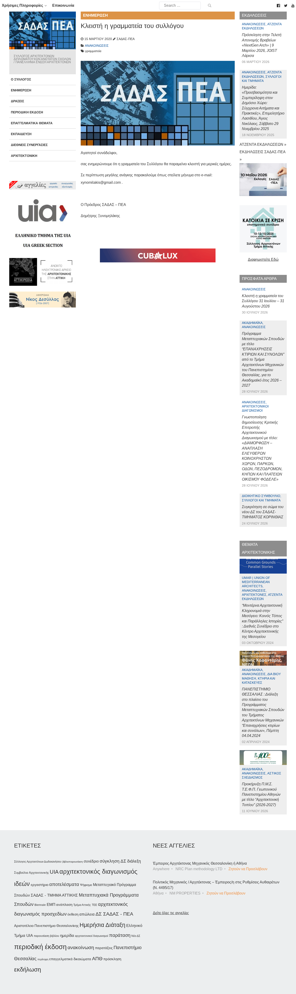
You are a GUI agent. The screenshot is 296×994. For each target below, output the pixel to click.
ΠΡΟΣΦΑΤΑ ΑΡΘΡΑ (259, 278)
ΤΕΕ (94, 905)
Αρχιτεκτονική (24, 156)
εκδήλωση (27, 969)
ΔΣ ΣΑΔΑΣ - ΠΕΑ (114, 913)
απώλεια (87, 914)
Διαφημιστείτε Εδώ (263, 259)
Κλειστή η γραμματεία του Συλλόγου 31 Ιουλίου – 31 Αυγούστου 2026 (263, 301)
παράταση (119, 935)
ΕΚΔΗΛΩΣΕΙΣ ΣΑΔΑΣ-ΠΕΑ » (262, 155)
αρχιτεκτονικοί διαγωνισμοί (91, 936)
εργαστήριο (39, 885)
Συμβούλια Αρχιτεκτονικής (31, 872)
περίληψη (42, 959)
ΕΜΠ (51, 904)
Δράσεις (17, 101)
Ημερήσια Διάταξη (102, 925)
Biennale (40, 905)
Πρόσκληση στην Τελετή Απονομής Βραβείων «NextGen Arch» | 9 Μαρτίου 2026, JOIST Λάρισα (261, 45)
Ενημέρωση (21, 90)
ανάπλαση (64, 905)
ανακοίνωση (81, 947)
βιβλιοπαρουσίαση (72, 861)
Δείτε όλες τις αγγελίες (171, 913)
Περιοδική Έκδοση (27, 112)
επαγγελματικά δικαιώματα (70, 959)
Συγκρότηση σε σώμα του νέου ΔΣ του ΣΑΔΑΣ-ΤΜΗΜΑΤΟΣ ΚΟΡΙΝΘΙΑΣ (263, 512)
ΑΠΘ (97, 958)
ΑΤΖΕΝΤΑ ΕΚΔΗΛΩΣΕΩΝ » (263, 144)
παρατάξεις (104, 948)
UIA (54, 872)
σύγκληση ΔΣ (113, 861)
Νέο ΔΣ (135, 936)
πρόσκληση (112, 959)
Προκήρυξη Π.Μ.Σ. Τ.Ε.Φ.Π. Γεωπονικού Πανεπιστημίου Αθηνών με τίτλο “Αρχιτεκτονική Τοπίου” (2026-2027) (261, 794)
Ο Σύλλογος (21, 79)
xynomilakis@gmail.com (101, 182)
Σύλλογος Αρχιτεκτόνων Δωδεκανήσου (38, 861)
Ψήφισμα (86, 885)
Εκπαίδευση (21, 134)
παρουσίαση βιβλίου (46, 936)
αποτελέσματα (64, 884)
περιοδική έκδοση (40, 947)
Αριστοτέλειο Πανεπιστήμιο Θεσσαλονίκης (46, 926)
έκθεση (73, 914)
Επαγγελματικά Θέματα (31, 123)
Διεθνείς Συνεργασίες (29, 145)
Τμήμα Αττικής (82, 905)
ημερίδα (67, 935)
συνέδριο (91, 861)
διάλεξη (134, 861)
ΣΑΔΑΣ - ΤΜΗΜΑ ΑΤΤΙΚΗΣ (54, 895)
